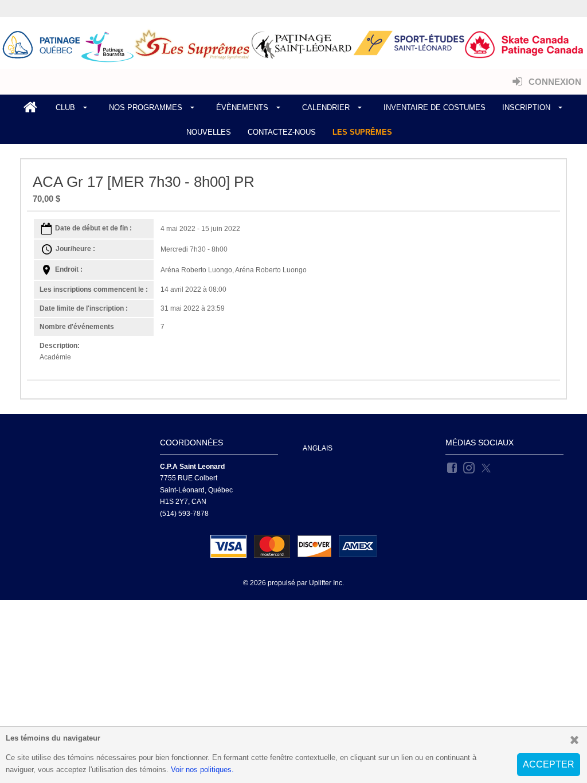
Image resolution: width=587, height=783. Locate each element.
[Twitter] (487, 467)
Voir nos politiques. (202, 769)
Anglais (317, 448)
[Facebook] (452, 467)
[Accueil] (30, 108)
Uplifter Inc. (326, 583)
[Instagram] (470, 467)
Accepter (548, 764)
